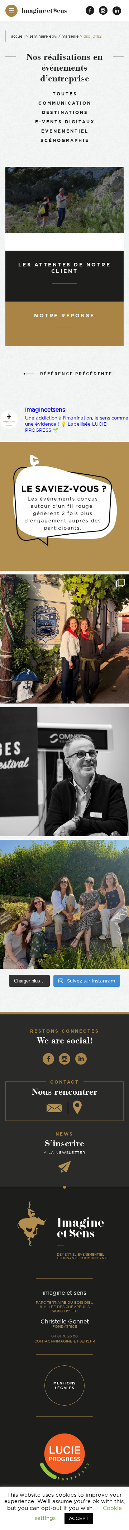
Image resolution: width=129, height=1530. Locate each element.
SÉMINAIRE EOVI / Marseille (54, 36)
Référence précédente (76, 373)
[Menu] (11, 11)
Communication (64, 103)
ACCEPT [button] (79, 1518)
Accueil (18, 36)
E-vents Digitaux (65, 121)
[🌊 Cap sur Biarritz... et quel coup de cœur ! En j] (64, 639)
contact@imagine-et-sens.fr (64, 1341)
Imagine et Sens (44, 13)
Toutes (65, 93)
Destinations (65, 112)
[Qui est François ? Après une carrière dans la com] (64, 771)
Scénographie (64, 140)
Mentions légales (64, 1385)
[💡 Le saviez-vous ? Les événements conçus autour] (64, 506)
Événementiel (65, 131)
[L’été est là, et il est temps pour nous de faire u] (64, 904)
